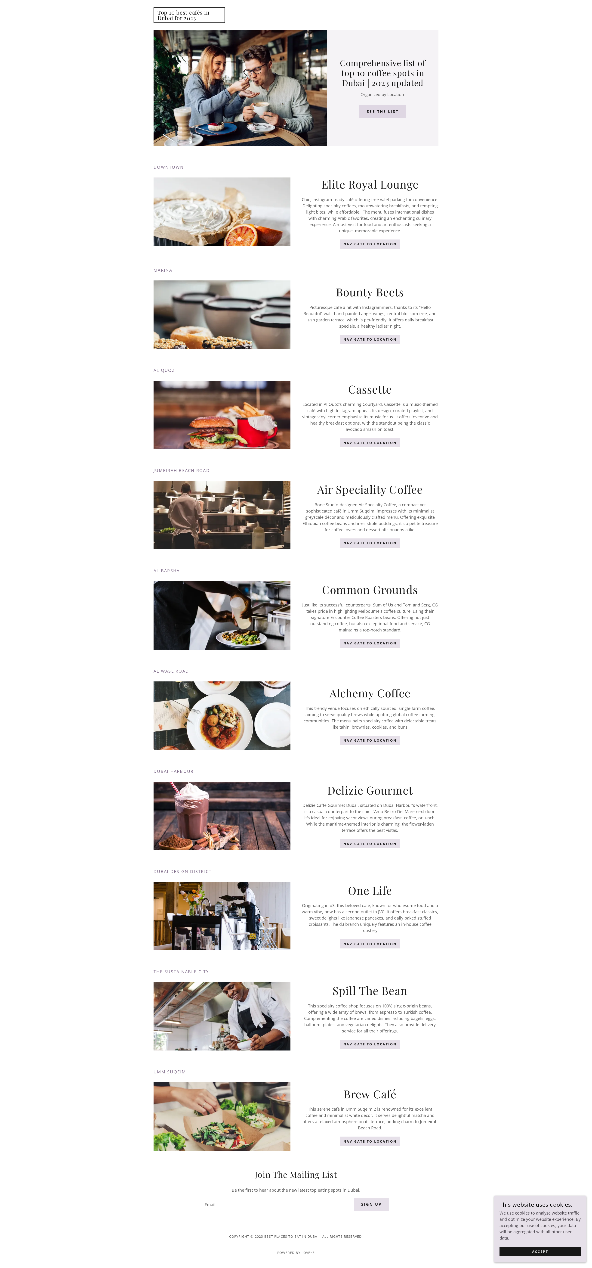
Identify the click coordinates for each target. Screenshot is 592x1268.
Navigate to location (370, 244)
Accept (540, 1251)
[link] (189, 18)
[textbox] (275, 1204)
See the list (383, 111)
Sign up (371, 1204)
